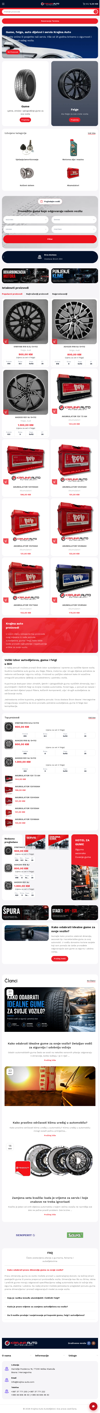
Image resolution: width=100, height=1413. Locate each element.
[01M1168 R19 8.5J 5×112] (8, 850)
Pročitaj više (50, 1060)
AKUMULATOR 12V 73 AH (74, 416)
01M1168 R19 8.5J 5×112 (26, 346)
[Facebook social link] (89, 1343)
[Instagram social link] (93, 1343)
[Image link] (21, 1343)
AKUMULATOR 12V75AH (26, 605)
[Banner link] (50, 42)
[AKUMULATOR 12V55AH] (25, 522)
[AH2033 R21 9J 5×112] (8, 885)
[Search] (96, 12)
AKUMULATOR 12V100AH (25, 487)
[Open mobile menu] (3, 4)
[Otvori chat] (93, 1406)
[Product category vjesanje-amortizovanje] (27, 150)
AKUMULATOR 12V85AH (74, 605)
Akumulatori (74, 420)
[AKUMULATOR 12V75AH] (25, 581)
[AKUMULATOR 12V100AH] (25, 462)
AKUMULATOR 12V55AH (26, 546)
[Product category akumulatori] (73, 176)
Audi (29, 350)
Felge (23, 350)
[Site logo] (50, 3)
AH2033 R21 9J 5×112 (25, 417)
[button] (3, 257)
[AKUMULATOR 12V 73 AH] (74, 392)
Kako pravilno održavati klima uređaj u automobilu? (50, 1122)
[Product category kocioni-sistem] (27, 176)
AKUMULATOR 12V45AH (74, 487)
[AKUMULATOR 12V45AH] (74, 462)
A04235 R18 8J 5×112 (74, 346)
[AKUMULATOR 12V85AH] (74, 581)
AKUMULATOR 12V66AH (74, 546)
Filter (50, 239)
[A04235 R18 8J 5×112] (8, 868)
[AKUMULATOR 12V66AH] (74, 522)
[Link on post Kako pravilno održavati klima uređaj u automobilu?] (50, 1091)
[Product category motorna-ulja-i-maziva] (73, 150)
